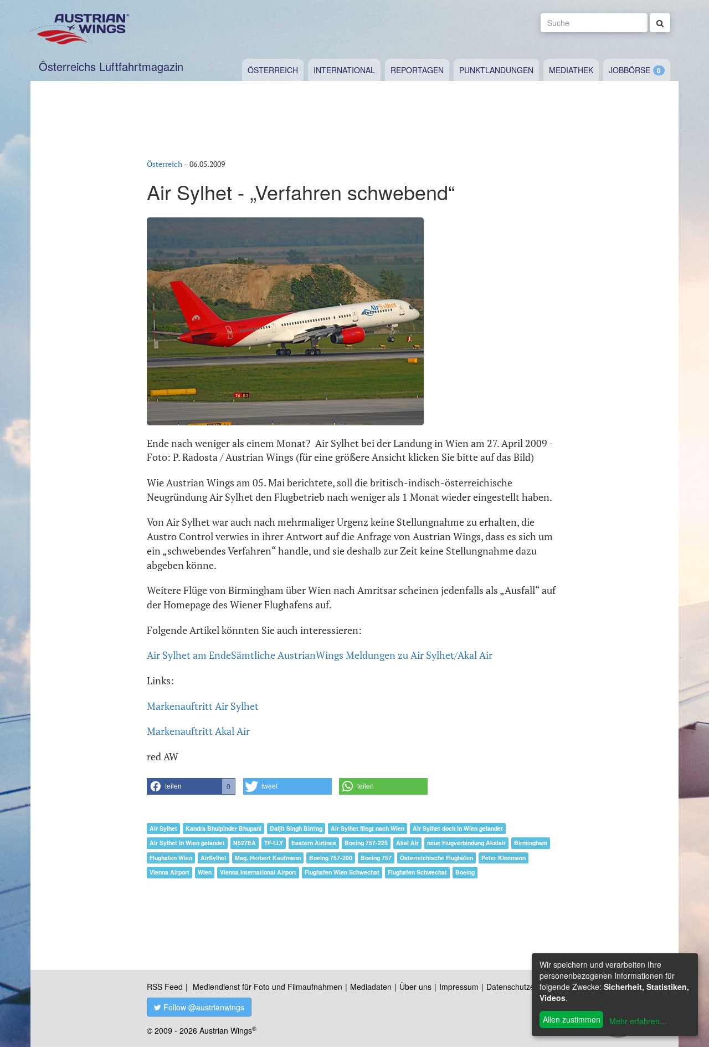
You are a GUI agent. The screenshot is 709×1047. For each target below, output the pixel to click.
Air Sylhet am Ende (189, 655)
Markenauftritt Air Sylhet (203, 706)
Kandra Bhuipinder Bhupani (223, 828)
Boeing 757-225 (366, 842)
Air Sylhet (163, 828)
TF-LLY (273, 842)
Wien (205, 872)
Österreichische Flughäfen (436, 857)
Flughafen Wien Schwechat (342, 872)
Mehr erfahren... (637, 1020)
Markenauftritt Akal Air (198, 731)
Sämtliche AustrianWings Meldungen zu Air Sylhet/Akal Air (361, 655)
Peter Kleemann (503, 857)
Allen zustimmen (571, 1019)
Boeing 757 (376, 857)
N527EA (244, 842)
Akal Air (407, 842)
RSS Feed (165, 986)
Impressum (459, 986)
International (344, 69)
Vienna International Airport (258, 872)
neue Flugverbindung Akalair (466, 842)
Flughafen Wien (171, 857)
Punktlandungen (496, 69)
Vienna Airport (169, 872)
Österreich (273, 69)
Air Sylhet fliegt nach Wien (367, 828)
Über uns (415, 986)
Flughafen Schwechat (417, 872)
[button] (191, 786)
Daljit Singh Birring (296, 828)
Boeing (465, 872)
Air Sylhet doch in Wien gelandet (458, 828)
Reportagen (417, 69)
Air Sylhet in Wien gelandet (187, 842)
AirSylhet (214, 857)
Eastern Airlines (313, 842)
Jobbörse (629, 69)
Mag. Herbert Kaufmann (268, 857)
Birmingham (530, 842)
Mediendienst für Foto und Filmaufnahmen (267, 986)
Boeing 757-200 (330, 857)
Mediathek (571, 69)
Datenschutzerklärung (524, 986)
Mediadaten (371, 986)
